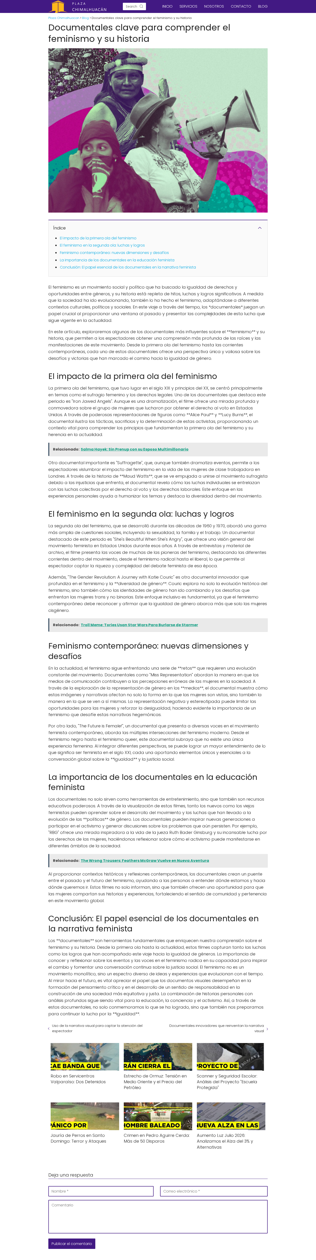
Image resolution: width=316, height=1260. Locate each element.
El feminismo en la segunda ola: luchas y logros (102, 245)
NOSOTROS (214, 6)
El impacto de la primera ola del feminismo (98, 238)
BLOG (263, 6)
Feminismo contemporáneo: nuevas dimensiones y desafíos (114, 252)
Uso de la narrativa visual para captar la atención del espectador (97, 1028)
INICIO (167, 6)
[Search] (141, 6)
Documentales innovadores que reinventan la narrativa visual (216, 1028)
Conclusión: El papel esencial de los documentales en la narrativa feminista (128, 267)
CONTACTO (241, 6)
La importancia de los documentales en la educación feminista (117, 260)
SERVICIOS (188, 6)
